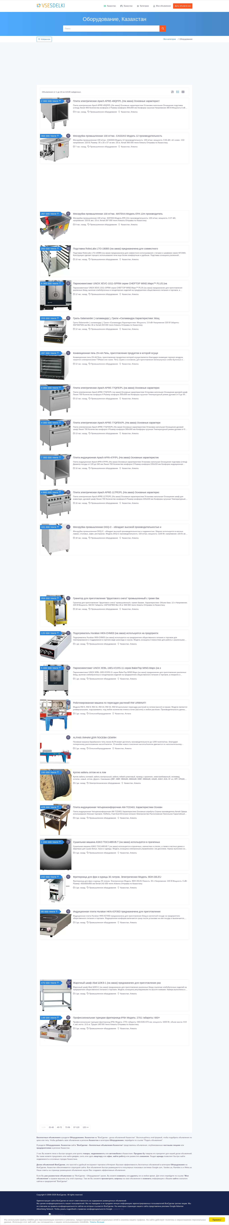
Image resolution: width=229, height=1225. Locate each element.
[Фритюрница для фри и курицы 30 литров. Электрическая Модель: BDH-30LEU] (55, 889)
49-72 (59, 1127)
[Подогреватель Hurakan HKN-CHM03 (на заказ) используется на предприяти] (55, 645)
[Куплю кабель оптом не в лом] (55, 784)
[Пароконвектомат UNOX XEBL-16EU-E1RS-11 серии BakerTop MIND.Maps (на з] (55, 680)
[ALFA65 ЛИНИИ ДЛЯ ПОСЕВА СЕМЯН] (55, 750)
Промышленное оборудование (103, 112)
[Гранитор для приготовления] (55, 610)
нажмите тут (118, 1209)
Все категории (170, 39)
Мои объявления (163, 6)
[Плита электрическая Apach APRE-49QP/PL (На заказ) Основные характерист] (55, 113)
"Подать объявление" (153, 1140)
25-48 (51, 1127)
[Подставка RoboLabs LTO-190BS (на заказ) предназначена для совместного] (55, 261)
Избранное (45, 39)
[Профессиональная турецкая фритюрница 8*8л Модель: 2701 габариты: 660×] (55, 1030)
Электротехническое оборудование (104, 783)
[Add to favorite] (68, 101)
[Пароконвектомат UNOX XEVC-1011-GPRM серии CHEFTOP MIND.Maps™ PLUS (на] (55, 296)
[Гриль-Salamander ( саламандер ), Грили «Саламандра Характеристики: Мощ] (55, 330)
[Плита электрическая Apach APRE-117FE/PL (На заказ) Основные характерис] (55, 504)
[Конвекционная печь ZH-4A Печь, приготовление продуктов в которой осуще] (55, 365)
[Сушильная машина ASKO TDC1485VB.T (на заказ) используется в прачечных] (55, 854)
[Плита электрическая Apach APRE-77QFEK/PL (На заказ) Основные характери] (55, 435)
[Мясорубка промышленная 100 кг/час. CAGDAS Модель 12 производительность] (55, 148)
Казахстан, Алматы (129, 112)
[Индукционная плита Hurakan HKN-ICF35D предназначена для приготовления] (55, 924)
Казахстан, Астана (122, 714)
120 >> (86, 1127)
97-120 (76, 1127)
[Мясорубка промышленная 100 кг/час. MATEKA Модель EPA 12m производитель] (55, 226)
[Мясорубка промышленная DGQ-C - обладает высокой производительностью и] (55, 539)
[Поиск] (162, 28)
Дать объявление (183, 6)
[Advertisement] (114, 62)
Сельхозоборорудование (100, 714)
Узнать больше (97, 1221)
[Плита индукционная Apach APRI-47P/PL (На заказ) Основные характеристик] (55, 470)
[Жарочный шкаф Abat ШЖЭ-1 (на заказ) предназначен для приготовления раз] (55, 995)
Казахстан (111, 6)
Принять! (217, 1219)
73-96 (67, 1127)
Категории (144, 6)
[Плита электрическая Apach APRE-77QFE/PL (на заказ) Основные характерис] (55, 400)
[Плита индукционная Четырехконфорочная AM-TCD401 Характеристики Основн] (55, 819)
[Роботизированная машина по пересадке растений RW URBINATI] (55, 715)
